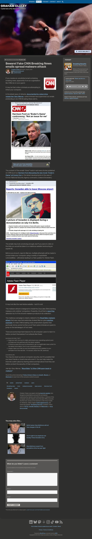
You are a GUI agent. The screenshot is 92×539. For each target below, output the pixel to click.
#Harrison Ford (48, 386)
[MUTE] (82, 86)
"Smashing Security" (36, 404)
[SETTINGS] (85, 86)
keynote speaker (45, 393)
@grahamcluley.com (18, 71)
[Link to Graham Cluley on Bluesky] (35, 521)
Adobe (11, 382)
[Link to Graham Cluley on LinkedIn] (31, 521)
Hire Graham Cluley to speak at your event (41, 526)
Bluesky (46, 375)
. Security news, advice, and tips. (23, 164)
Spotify (76, 93)
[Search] (62, 1)
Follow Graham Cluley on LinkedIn (33, 375)
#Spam (16, 388)
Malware (26, 382)
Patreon (66, 98)
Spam (32, 382)
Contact (53, 1)
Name (9, 489)
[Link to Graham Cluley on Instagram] (48, 521)
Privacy (40, 529)
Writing (38, 1)
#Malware (9, 388)
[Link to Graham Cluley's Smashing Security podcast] (44, 521)
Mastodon (9, 377)
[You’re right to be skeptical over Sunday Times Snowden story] (16, 438)
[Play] (67, 86)
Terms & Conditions (48, 529)
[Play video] (46, 29)
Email (9, 497)
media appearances (42, 402)
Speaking (32, 1)
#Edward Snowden (27, 386)
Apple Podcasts (68, 93)
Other (83, 93)
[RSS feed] (61, 521)
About (59, 1)
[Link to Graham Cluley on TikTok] (52, 521)
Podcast (46, 1)
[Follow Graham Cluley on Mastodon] (39, 521)
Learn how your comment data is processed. (38, 509)
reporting (50, 311)
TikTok (26, 406)
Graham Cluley (6, 1)
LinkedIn (31, 406)
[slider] (73, 86)
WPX (56, 533)
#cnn (18, 386)
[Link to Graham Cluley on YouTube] (57, 521)
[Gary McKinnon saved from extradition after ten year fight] (16, 449)
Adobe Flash (19, 382)
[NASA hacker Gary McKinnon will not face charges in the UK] (16, 428)
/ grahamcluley (17, 72)
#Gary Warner (38, 386)
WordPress (43, 533)
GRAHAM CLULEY (14, 6)
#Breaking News (11, 386)
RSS (80, 93)
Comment (10, 471)
